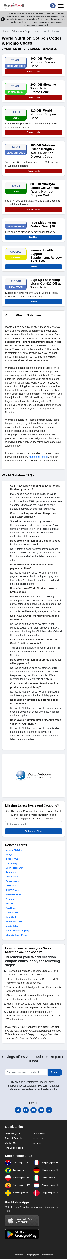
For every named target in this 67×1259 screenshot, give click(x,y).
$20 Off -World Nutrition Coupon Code (43, 114)
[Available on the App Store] (22, 1220)
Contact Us (10, 1143)
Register (55, 1072)
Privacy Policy (40, 1133)
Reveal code (33, 71)
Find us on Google (14, 1148)
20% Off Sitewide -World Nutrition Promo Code (44, 88)
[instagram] (49, 1110)
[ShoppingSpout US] (13, 6)
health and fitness (38, 457)
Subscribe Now (33, 831)
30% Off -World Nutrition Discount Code (44, 62)
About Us (38, 1138)
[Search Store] (53, 5)
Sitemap (38, 1143)
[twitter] (18, 1110)
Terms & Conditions (14, 1138)
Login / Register (13, 1133)
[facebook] (26, 1110)
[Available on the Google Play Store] (22, 1234)
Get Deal (33, 237)
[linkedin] (33, 1110)
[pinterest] (41, 1110)
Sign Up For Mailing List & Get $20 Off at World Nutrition (45, 283)
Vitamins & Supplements (26, 31)
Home (5, 31)
